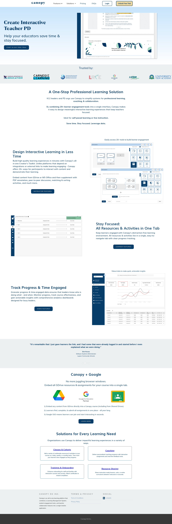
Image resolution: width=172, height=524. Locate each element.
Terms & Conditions (77, 498)
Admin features (43, 309)
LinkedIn (108, 498)
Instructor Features (43, 191)
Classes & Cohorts (62, 449)
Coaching (109, 450)
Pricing (83, 3)
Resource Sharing (110, 468)
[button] (58, 3)
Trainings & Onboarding (62, 467)
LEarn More (86, 421)
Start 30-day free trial (16, 47)
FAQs (94, 3)
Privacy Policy (75, 501)
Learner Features (123, 246)
